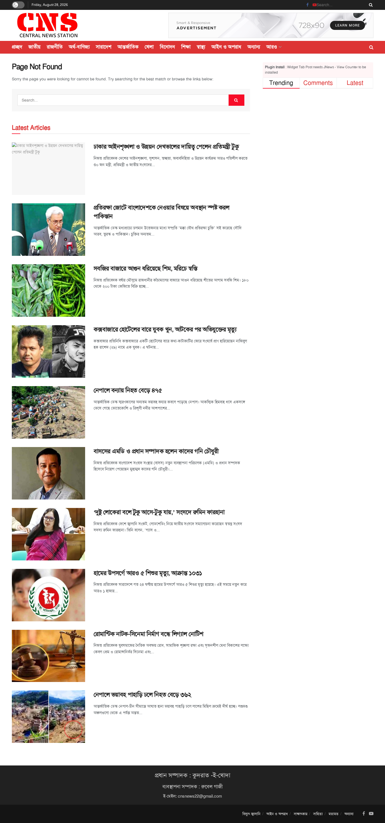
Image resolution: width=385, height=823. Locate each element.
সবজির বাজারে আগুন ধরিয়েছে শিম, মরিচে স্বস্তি (145, 268)
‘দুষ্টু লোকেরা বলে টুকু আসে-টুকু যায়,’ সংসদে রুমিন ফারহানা (159, 512)
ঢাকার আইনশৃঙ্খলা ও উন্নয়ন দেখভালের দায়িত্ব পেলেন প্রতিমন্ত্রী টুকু (166, 147)
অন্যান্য (253, 46)
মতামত (333, 813)
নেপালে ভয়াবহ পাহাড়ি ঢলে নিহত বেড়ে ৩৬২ (143, 695)
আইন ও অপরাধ (226, 46)
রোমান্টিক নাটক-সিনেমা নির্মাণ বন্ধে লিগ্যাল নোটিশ (148, 634)
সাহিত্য (318, 813)
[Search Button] (369, 5)
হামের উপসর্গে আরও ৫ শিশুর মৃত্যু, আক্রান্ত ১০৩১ (148, 573)
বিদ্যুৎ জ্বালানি (251, 813)
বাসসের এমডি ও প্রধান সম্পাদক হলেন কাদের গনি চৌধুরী (156, 451)
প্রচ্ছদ (17, 46)
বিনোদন (167, 46)
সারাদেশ (103, 46)
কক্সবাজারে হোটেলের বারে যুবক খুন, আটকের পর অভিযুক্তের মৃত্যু (165, 329)
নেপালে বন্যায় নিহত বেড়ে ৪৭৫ (128, 390)
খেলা (149, 46)
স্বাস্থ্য (201, 46)
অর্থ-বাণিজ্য (79, 46)
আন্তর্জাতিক (128, 46)
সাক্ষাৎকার (300, 813)
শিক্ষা (186, 46)
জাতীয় (34, 46)
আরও (271, 46)
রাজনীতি (55, 46)
